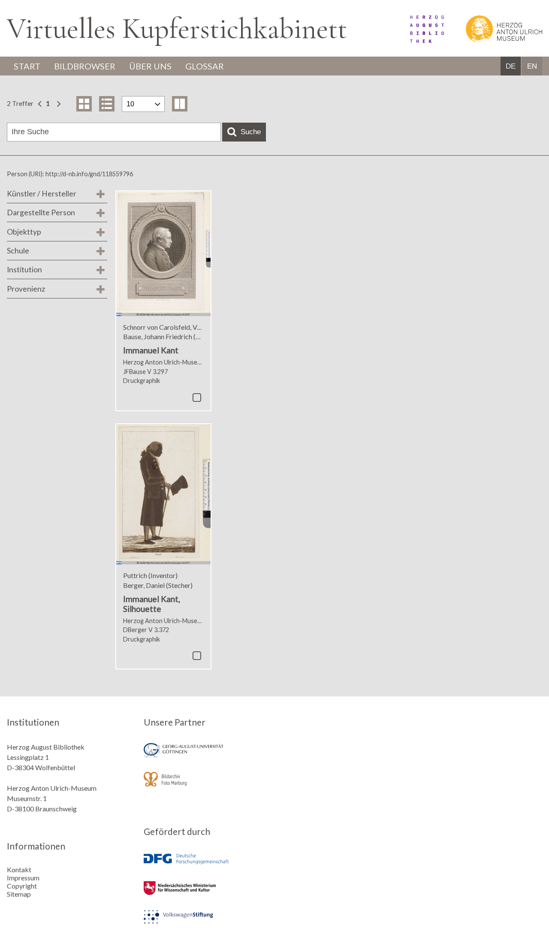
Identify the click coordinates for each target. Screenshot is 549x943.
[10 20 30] (143, 104)
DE (511, 66)
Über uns (150, 66)
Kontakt (19, 869)
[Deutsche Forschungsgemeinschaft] (206, 865)
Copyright (22, 886)
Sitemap (19, 894)
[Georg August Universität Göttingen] (206, 756)
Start (27, 66)
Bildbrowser (84, 66)
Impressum (23, 878)
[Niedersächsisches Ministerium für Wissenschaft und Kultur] (206, 894)
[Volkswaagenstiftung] (206, 922)
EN (532, 66)
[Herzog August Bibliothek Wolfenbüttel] (417, 40)
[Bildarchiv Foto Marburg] (206, 785)
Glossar (204, 66)
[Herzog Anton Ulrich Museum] (493, 40)
